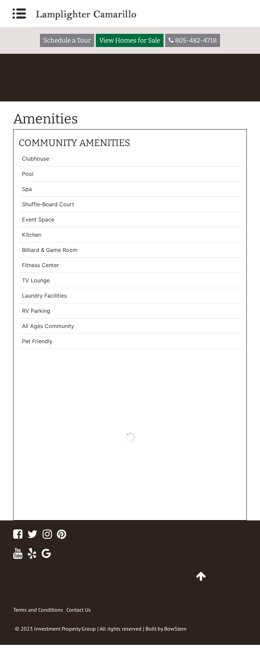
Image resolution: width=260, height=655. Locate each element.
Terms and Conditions (38, 609)
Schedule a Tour (67, 40)
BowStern (175, 628)
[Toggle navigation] (19, 13)
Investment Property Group (65, 628)
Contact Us (78, 609)
